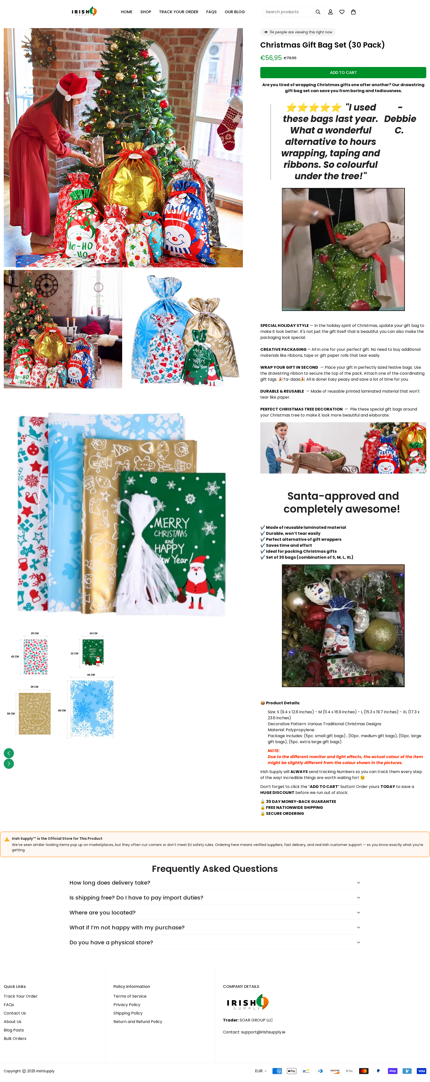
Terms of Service (130, 996)
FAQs (211, 12)
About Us (12, 1021)
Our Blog (235, 12)
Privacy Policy (126, 1005)
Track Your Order (178, 12)
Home (126, 12)
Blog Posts (14, 1030)
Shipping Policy (128, 1013)
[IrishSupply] (84, 12)
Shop (145, 12)
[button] (353, 12)
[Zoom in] (233, 38)
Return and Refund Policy (137, 1021)
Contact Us (15, 1013)
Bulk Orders (15, 1038)
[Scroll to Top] (420, 1055)
